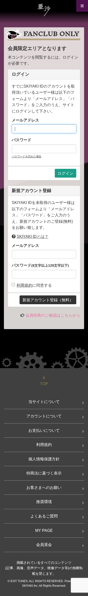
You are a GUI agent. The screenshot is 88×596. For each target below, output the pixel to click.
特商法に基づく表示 (44, 473)
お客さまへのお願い (44, 487)
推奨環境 (44, 502)
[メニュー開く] (82, 6)
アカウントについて (44, 416)
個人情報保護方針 (44, 459)
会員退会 (44, 545)
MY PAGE (44, 530)
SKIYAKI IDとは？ (32, 236)
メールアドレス (25, 120)
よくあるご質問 (44, 516)
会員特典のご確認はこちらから (52, 315)
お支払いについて (44, 430)
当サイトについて (44, 402)
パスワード (21, 140)
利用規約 (24, 285)
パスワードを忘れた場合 (26, 156)
